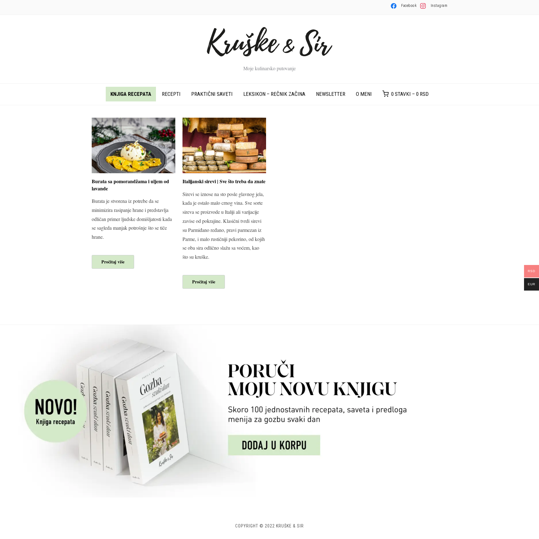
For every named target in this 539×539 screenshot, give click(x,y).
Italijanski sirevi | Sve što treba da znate (223, 181)
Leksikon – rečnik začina (274, 94)
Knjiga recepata (130, 94)
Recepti (171, 94)
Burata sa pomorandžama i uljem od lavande (130, 185)
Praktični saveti (212, 94)
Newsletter (330, 94)
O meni (364, 94)
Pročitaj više (112, 261)
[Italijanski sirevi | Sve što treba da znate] (224, 121)
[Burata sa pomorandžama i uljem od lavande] (133, 121)
